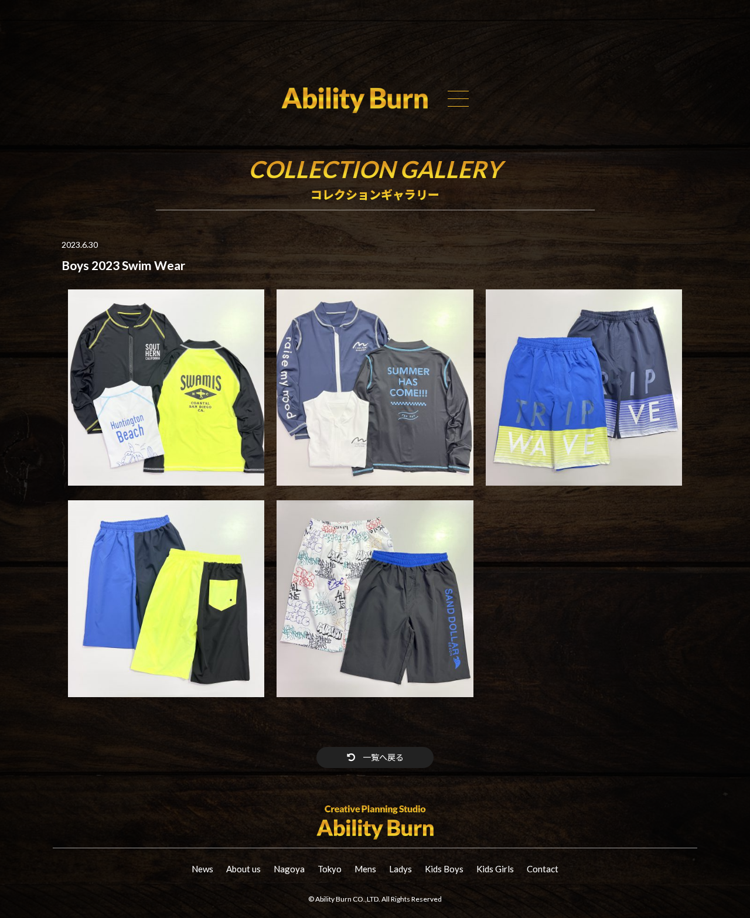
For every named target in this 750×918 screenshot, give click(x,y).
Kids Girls (495, 869)
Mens (365, 869)
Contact (542, 869)
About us (243, 869)
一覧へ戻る (382, 757)
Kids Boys (444, 869)
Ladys (400, 869)
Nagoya (289, 869)
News (202, 869)
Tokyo (330, 869)
